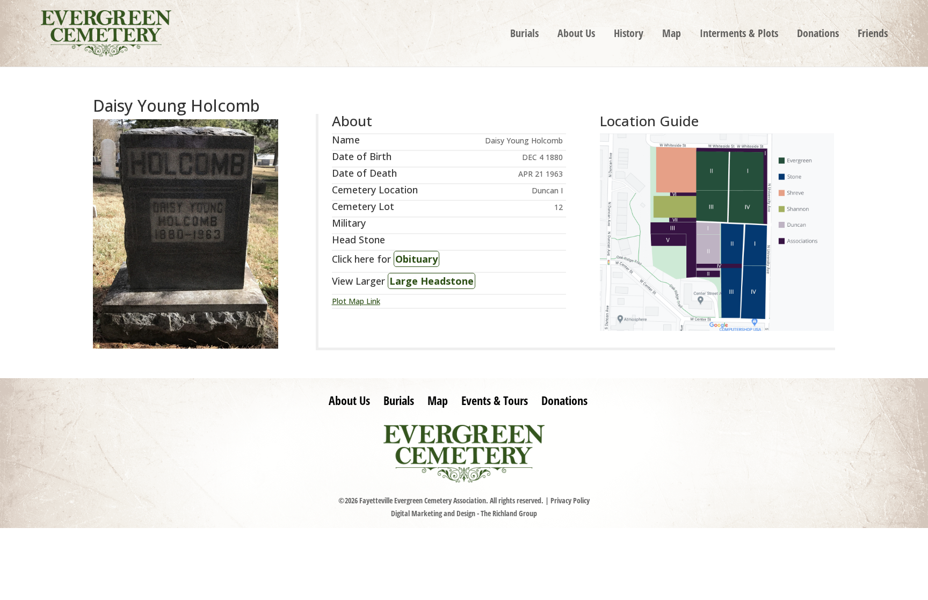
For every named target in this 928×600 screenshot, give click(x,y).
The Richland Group (509, 513)
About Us (576, 35)
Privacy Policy (570, 500)
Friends (873, 35)
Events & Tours (494, 400)
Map (671, 35)
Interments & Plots (739, 35)
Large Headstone (431, 280)
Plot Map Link (356, 301)
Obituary (416, 258)
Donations (818, 35)
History (628, 35)
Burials (524, 35)
